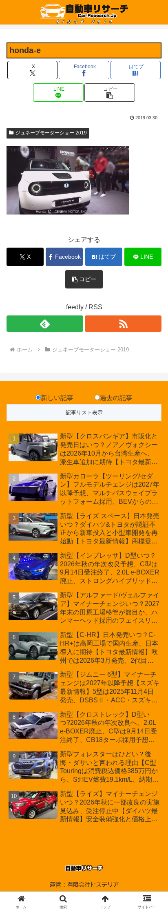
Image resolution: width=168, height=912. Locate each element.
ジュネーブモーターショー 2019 (51, 133)
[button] (109, 92)
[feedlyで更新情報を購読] (45, 323)
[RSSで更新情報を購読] (123, 323)
